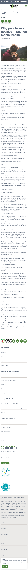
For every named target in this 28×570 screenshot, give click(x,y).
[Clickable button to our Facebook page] (17, 341)
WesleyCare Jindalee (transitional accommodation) (11, 408)
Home (2, 9)
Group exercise (4, 436)
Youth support (4, 388)
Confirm (5, 566)
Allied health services (5, 431)
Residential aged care (5, 356)
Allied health (3, 412)
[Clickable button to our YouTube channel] (25, 341)
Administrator (4, 549)
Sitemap (2, 543)
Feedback (3, 555)
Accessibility (3, 528)
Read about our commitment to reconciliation (14, 509)
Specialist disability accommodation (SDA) (9, 403)
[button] (3, 6)
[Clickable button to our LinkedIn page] (13, 341)
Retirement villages (5, 365)
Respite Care (3, 361)
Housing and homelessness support (8, 380)
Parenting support (4, 393)
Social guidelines (4, 534)
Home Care (3, 352)
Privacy (2, 522)
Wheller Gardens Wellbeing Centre (8, 423)
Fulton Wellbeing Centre (6, 427)
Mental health (4, 384)
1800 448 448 (7, 1)
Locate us (5, 463)
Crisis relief (3, 376)
